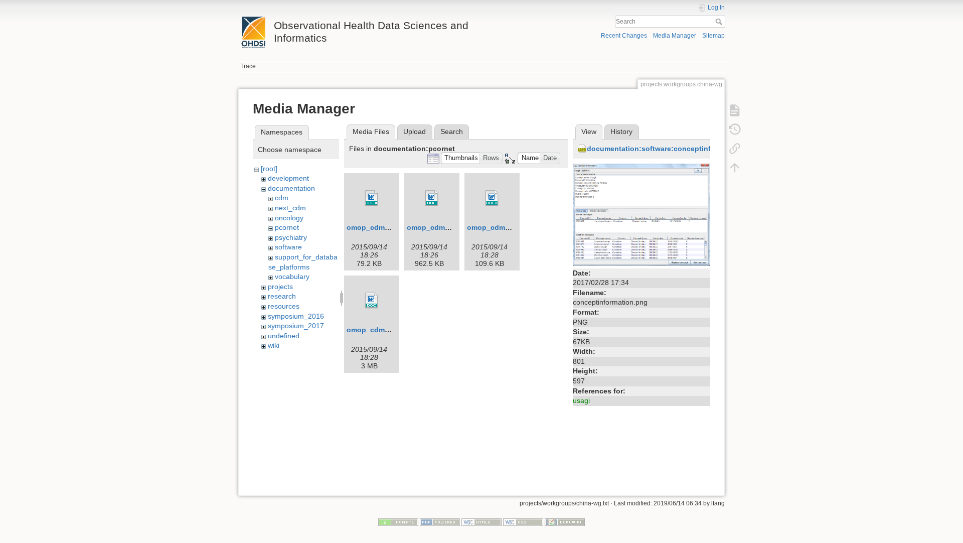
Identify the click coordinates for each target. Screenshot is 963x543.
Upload (414, 131)
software (288, 247)
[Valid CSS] (523, 521)
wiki (273, 345)
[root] (269, 169)
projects (280, 287)
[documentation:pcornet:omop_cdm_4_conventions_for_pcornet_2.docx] (372, 198)
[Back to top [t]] (734, 167)
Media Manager (674, 35)
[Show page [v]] (734, 110)
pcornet (287, 227)
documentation (291, 188)
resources (283, 306)
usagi (581, 400)
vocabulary (292, 277)
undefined (283, 336)
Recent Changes (624, 35)
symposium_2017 (296, 326)
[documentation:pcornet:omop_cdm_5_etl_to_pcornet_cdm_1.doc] (372, 300)
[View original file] (641, 214)
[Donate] (398, 521)
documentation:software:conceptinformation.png (672, 149)
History (621, 131)
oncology (289, 218)
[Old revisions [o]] (734, 129)
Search (720, 21)
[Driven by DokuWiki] (565, 521)
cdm (281, 198)
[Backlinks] (734, 148)
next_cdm (290, 208)
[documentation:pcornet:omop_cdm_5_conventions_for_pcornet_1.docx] (492, 198)
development (288, 178)
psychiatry (291, 237)
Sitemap (713, 35)
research (282, 296)
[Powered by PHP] (440, 521)
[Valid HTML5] (481, 521)
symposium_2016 (296, 316)
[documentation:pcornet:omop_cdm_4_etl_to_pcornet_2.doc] (432, 198)
